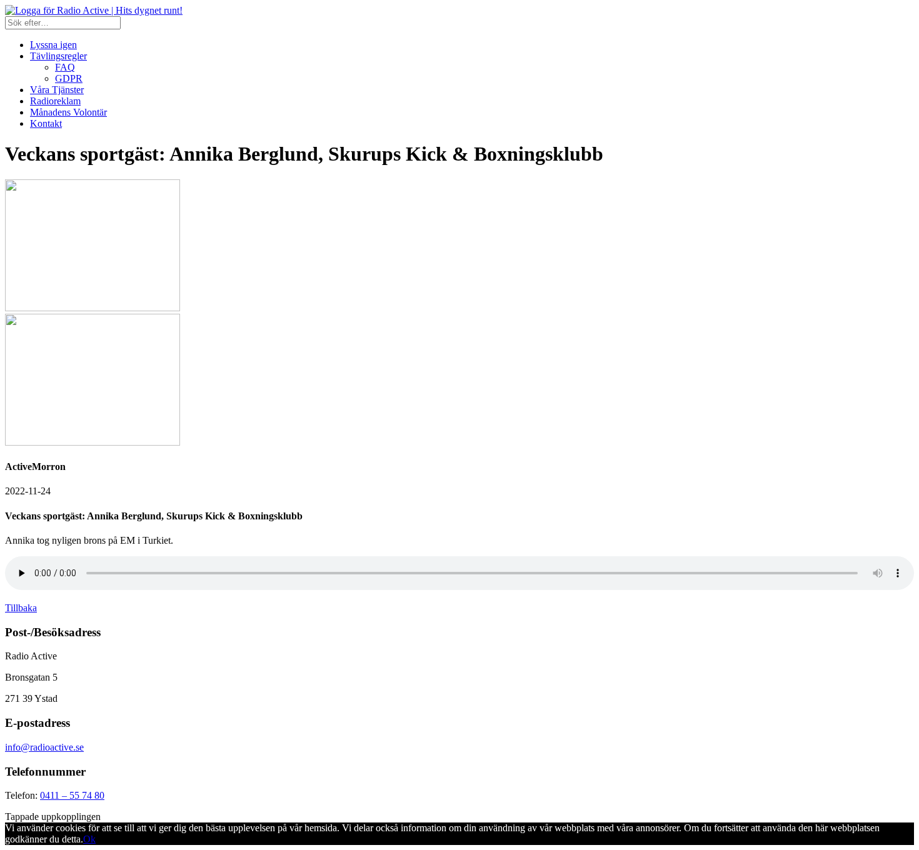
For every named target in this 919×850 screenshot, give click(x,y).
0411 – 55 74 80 (72, 795)
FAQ (65, 67)
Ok (89, 839)
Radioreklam (55, 101)
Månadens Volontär (68, 112)
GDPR (69, 78)
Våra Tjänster (57, 89)
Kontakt (46, 123)
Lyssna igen (53, 44)
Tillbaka (21, 607)
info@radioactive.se (44, 747)
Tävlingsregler (58, 56)
